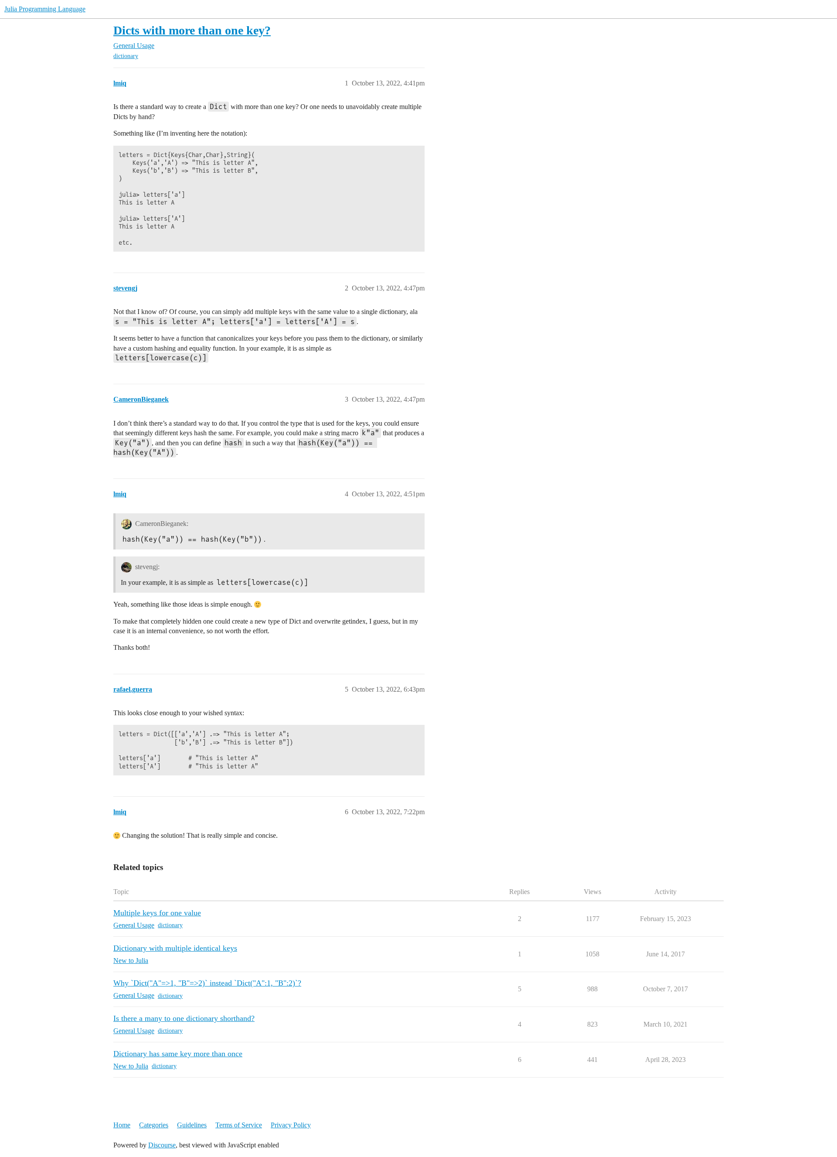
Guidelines (192, 1125)
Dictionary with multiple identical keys (175, 948)
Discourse (162, 1145)
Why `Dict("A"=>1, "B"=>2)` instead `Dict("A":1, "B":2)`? (207, 983)
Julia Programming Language (44, 9)
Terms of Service (238, 1125)
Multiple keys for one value (157, 912)
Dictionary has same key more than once (177, 1053)
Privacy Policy (291, 1125)
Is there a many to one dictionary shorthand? (184, 1018)
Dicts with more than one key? (192, 30)
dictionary (125, 56)
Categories (153, 1125)
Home (121, 1125)
